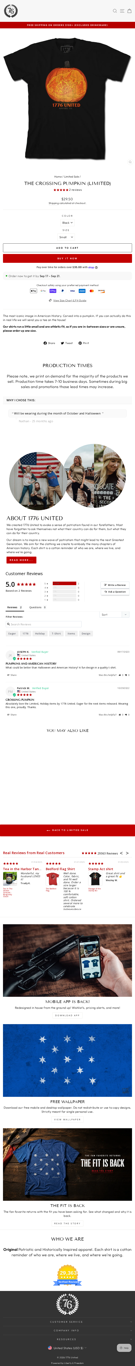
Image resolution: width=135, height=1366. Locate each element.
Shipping (54, 203)
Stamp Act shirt (100, 869)
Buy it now (67, 258)
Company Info (67, 1330)
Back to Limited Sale (70, 830)
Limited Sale (71, 176)
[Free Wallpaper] (67, 1060)
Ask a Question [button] (117, 591)
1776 (25, 633)
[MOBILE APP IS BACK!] (67, 960)
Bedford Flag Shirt (60, 869)
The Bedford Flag (51, 890)
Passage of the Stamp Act (94, 890)
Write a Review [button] (117, 585)
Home (58, 176)
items (71, 633)
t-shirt (56, 633)
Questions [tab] (35, 607)
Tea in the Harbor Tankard (24, 869)
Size (66, 230)
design (86, 633)
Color (67, 215)
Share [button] (13, 675)
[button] (121, 675)
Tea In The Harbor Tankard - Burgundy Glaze (7, 893)
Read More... (21, 560)
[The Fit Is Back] (67, 1164)
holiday (40, 633)
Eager (12, 633)
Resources (66, 1339)
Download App (67, 1015)
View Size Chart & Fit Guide (69, 300)
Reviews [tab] (12, 607)
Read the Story (67, 1223)
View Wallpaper (67, 1119)
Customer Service (66, 1321)
